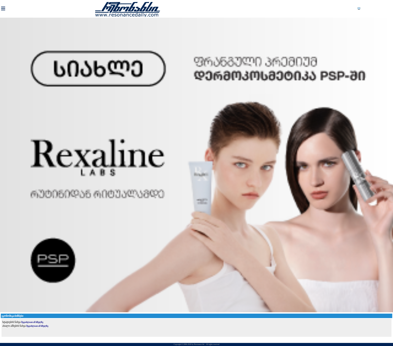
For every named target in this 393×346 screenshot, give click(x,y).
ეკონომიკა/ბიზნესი (12, 316)
